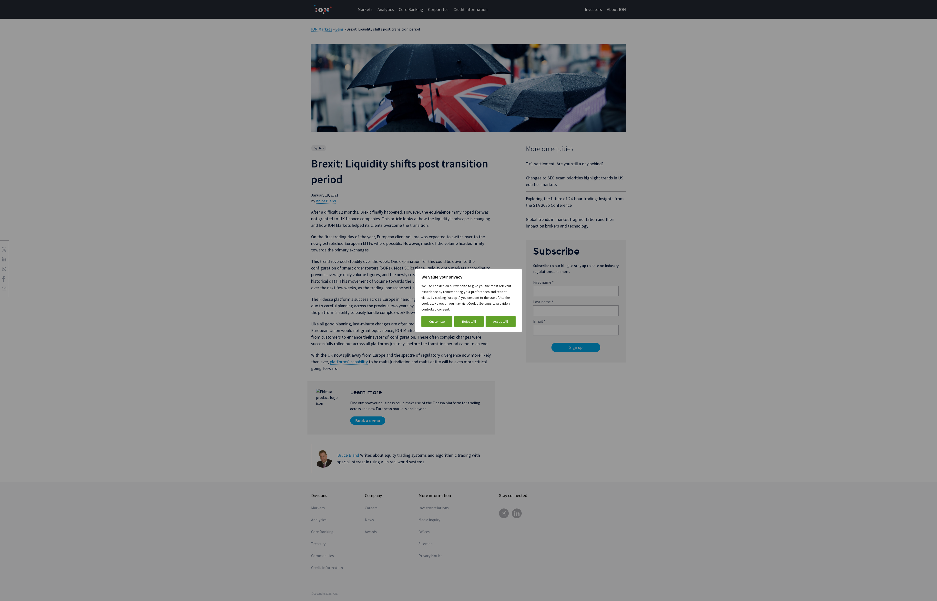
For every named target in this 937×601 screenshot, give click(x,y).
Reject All (469, 321)
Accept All (500, 321)
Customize (437, 321)
